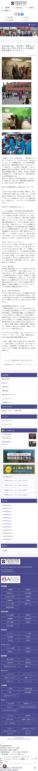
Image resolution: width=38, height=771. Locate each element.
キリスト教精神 (10, 615)
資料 (7, 7)
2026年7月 (6, 508)
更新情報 (4, 656)
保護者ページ (7, 10)
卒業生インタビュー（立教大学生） (12, 410)
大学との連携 (10, 622)
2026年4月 (6, 517)
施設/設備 (28, 596)
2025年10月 (6, 536)
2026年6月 (6, 511)
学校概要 (10, 589)
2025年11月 (6, 533)
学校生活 (4, 630)
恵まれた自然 (10, 625)
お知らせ (4, 383)
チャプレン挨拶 (10, 603)
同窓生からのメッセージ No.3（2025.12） (17, 485)
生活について (10, 681)
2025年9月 (6, 539)
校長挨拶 (28, 600)
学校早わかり (10, 593)
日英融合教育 (28, 618)
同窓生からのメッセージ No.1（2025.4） (16, 495)
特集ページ (28, 666)
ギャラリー (4, 670)
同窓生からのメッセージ (9, 394)
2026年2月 (6, 524)
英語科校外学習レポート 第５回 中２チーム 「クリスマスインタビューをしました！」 (19, 364)
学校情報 (4, 586)
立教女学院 (10, 733)
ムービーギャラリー (28, 674)
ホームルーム (10, 633)
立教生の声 (5, 387)
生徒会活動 (10, 637)
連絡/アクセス (28, 603)
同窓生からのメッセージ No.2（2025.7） (16, 490)
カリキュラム (5, 644)
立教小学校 (28, 731)
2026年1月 (6, 527)
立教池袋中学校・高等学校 (28, 728)
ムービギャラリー (7, 424)
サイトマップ (25, 20)
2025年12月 (6, 530)
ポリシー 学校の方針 (9, 20)
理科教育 (10, 651)
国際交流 (28, 615)
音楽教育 (28, 651)
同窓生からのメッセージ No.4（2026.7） (16, 480)
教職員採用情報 (10, 607)
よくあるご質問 (9, 17)
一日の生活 (10, 640)
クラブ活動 (28, 633)
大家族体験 (10, 618)
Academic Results (9, 596)
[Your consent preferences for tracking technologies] (35, 768)
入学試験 (10, 688)
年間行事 (28, 640)
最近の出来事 (6, 379)
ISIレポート (10, 707)
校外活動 (28, 637)
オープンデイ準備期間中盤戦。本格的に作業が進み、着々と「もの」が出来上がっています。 (20, 360)
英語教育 (28, 648)
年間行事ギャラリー (7, 402)
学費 (10, 692)
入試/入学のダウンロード (10, 695)
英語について (28, 677)
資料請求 (28, 715)
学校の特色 (4, 611)
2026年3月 (6, 521)
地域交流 (28, 622)
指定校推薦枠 (28, 692)
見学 (31, 7)
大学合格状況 (28, 593)
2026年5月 (6, 514)
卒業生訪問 (5, 390)
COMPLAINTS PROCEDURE (28, 707)
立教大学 (10, 728)
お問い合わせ (19, 7)
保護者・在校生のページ (28, 719)
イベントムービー (28, 681)
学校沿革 (28, 589)
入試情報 (4, 685)
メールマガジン (25, 17)
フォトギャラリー (7, 398)
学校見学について (28, 703)
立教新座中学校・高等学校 (10, 731)
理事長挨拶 (10, 600)
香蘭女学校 (28, 733)
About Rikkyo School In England (10, 710)
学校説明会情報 (28, 688)
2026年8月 (6, 505)
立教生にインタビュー (9, 677)
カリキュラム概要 (10, 648)
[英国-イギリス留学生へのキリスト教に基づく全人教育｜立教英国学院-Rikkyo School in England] (19, 3)
